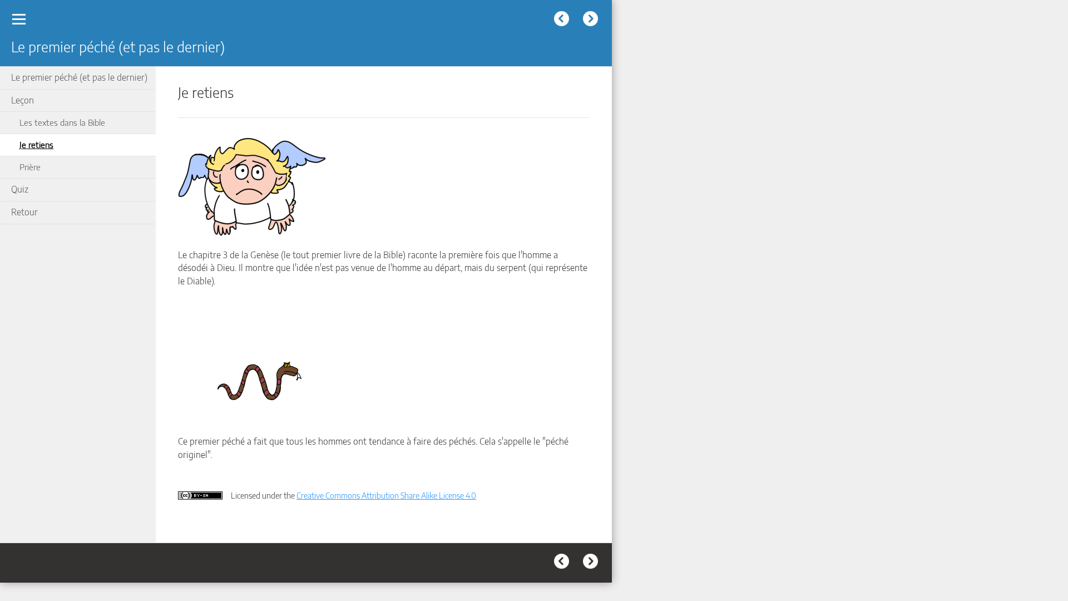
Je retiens (36, 144)
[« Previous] (563, 20)
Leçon (22, 100)
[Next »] (592, 20)
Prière (30, 166)
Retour (24, 212)
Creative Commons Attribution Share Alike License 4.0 (386, 495)
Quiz (19, 189)
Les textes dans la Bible (62, 122)
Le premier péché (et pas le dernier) (79, 77)
